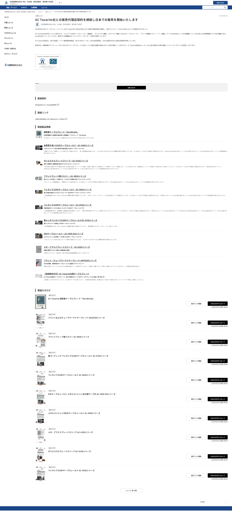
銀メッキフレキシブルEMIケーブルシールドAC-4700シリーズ (70, 220)
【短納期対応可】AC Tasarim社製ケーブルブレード (66, 273)
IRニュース (8, 43)
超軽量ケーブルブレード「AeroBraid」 (61, 132)
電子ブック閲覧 (196, 304)
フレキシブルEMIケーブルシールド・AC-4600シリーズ (68, 189)
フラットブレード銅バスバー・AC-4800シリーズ (65, 176)
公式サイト (14, 4)
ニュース (44, 7)
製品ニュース (8, 27)
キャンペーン (8, 38)
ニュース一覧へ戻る (131, 490)
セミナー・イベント (10, 53)
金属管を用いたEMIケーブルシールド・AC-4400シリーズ (68, 145)
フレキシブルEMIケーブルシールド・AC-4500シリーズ (68, 205)
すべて (6, 17)
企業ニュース (8, 22)
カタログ (24, 7)
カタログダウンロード (217, 304)
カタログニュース (10, 33)
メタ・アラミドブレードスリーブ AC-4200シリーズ (67, 247)
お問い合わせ (220, 3)
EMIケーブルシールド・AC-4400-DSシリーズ (63, 233)
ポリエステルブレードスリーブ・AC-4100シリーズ (66, 160)
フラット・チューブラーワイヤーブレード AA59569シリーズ (70, 260)
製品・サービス (12, 7)
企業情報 (34, 7)
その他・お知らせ (10, 48)
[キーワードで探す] (225, 7)
